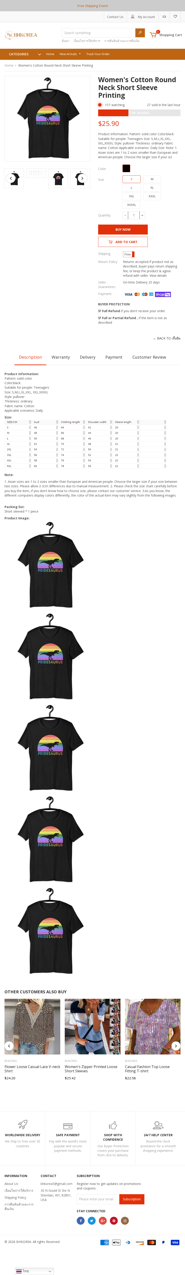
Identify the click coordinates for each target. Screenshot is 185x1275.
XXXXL (131, 205)
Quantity (104, 215)
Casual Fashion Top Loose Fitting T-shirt (147, 1068)
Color (102, 169)
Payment (114, 357)
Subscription (132, 1199)
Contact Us (115, 17)
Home (9, 65)
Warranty (61, 357)
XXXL (152, 196)
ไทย (25, 1271)
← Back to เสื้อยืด (166, 338)
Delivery (87, 357)
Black (126, 168)
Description (30, 357)
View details (158, 275)
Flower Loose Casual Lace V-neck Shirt (32, 1068)
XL (152, 188)
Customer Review (149, 357)
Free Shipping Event (92, 5)
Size (101, 179)
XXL (131, 196)
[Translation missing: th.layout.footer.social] (81, 1221)
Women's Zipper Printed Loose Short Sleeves (91, 1068)
